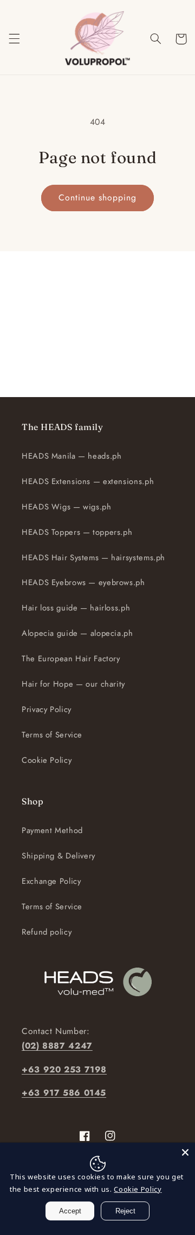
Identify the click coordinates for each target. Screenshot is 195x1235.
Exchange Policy (51, 881)
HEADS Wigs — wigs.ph (67, 507)
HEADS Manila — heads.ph (72, 456)
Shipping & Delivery (58, 856)
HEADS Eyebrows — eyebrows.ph (83, 582)
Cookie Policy (47, 760)
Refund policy (47, 932)
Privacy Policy (47, 709)
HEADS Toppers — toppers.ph (77, 532)
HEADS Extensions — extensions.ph (88, 481)
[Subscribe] (160, 383)
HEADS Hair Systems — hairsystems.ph (93, 557)
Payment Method (52, 830)
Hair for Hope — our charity (73, 684)
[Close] (185, 1152)
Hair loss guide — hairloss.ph (76, 608)
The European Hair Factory (71, 659)
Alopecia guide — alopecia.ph (77, 633)
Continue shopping (97, 197)
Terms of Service (52, 735)
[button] (14, 38)
